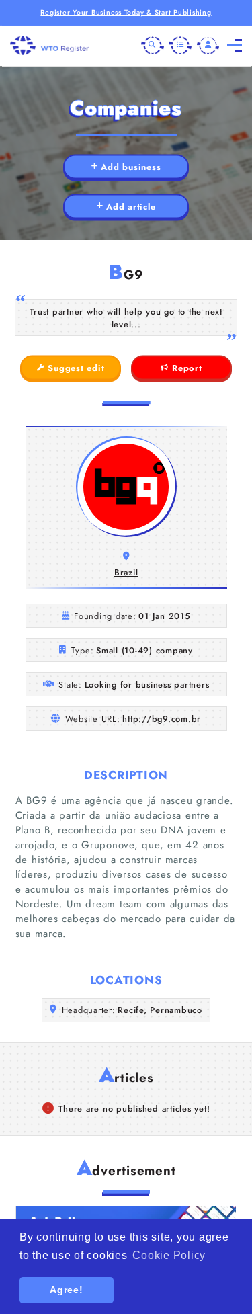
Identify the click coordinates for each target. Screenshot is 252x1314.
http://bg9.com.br (161, 718)
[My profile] (208, 45)
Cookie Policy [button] (169, 1255)
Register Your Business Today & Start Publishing (125, 12)
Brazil (126, 572)
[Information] (180, 45)
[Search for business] (152, 45)
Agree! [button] (66, 1289)
